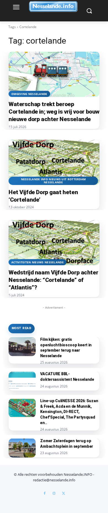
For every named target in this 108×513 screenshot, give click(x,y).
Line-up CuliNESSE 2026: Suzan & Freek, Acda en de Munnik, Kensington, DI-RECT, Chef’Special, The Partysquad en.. (69, 412)
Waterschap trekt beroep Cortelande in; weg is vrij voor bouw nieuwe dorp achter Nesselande (54, 111)
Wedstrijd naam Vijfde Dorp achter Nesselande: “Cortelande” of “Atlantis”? (53, 280)
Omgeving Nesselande (29, 94)
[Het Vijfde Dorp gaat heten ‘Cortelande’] (54, 162)
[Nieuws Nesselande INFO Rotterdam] (54, 6)
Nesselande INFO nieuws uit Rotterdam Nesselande (53, 180)
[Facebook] (44, 493)
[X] (63, 493)
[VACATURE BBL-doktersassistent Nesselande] (22, 381)
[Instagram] (54, 493)
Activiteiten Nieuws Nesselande (37, 262)
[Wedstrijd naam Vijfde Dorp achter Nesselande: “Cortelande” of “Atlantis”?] (54, 242)
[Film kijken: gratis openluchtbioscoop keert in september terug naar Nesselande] (22, 346)
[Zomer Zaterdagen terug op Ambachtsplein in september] (22, 447)
